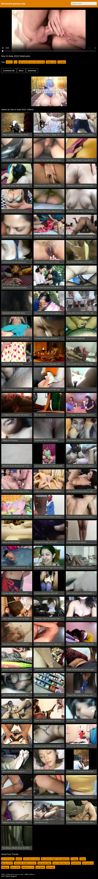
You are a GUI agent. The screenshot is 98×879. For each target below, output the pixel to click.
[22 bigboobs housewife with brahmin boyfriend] (16, 403)
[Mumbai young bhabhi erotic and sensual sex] (49, 734)
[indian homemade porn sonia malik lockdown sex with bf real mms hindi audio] (81, 658)
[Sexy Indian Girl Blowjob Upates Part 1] (49, 785)
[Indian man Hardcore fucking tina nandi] (49, 479)
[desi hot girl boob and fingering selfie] (49, 454)
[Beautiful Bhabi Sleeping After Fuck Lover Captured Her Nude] (16, 454)
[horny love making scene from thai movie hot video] (16, 632)
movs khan (15, 867)
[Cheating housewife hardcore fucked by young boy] (81, 174)
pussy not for (7, 863)
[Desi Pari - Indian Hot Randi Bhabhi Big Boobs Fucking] (16, 734)
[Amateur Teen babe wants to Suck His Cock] (49, 148)
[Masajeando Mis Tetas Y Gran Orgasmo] (81, 199)
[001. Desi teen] (49, 403)
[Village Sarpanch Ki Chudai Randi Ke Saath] (16, 123)
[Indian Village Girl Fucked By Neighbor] (16, 607)
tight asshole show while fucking (31, 62)
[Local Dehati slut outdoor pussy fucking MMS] (81, 123)
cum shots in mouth (31, 859)
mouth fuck (76, 863)
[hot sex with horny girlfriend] (16, 785)
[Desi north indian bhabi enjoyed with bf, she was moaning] (16, 174)
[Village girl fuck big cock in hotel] (49, 250)
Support (14, 876)
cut (15, 62)
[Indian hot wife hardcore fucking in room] (81, 225)
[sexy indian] (81, 709)
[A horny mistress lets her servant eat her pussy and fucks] (81, 505)
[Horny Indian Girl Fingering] (16, 352)
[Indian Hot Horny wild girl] (81, 530)
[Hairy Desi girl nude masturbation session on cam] (81, 581)
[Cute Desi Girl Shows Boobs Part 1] (81, 785)
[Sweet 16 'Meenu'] (81, 377)
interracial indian (44, 863)
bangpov (5, 867)
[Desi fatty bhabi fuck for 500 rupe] (49, 377)
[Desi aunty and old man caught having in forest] (49, 301)
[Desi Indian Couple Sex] (81, 327)
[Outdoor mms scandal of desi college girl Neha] (81, 759)
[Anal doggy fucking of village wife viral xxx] (49, 123)
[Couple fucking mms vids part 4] (49, 327)
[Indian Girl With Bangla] (16, 530)
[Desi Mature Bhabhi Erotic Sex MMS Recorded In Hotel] (16, 836)
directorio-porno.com (13, 3)
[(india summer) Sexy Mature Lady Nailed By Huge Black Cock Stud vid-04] (81, 479)
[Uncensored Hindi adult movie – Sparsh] (16, 556)
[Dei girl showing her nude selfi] (49, 581)
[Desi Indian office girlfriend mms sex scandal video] (81, 556)
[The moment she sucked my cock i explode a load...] (81, 811)
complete (61, 62)
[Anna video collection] (81, 607)
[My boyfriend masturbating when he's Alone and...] (16, 148)
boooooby (50, 867)
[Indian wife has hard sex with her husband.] (49, 275)
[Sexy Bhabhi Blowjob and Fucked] (81, 250)
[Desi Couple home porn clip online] (81, 352)
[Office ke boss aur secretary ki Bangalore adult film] (16, 479)
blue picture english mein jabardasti (55, 859)
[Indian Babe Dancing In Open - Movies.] (81, 301)
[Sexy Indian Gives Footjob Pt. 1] (16, 759)
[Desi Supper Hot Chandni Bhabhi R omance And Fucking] (81, 403)
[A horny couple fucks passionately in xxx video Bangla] (16, 658)
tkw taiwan (40, 867)
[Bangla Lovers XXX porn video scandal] (49, 632)
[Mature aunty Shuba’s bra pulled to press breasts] (81, 454)
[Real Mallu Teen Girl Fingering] (49, 428)
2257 (3, 876)
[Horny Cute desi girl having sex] (16, 250)
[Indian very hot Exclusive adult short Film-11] (49, 709)
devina (18, 859)
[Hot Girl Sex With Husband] (81, 734)
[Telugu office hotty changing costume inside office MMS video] (81, 683)
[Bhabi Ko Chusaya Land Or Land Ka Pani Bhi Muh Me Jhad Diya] (16, 709)
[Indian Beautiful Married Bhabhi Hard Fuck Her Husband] (49, 225)
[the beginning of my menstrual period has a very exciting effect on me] (16, 327)
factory (9, 62)
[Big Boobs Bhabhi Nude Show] (16, 301)
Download (32, 71)
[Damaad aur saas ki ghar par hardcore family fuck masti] (16, 505)
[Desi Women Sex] (49, 811)
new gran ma (88, 863)
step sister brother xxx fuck (25, 863)
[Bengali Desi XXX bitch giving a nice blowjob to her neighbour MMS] (16, 225)
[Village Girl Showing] (16, 428)
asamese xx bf (28, 867)
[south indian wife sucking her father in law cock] (16, 683)
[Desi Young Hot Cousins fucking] (16, 275)
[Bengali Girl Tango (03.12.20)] (49, 530)
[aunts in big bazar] (49, 683)
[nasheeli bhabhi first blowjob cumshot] (49, 658)
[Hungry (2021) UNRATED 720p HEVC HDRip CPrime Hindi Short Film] (81, 632)
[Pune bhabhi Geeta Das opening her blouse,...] (81, 428)
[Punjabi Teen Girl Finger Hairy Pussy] (49, 556)
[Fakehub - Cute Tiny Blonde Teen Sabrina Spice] (49, 607)
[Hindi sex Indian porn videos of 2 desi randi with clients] (49, 199)
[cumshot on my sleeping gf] (49, 759)
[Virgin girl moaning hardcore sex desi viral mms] (81, 275)
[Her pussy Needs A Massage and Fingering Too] (49, 352)
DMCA (7, 876)
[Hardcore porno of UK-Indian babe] (49, 174)
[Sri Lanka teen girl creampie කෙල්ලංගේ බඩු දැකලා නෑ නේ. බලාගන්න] (16, 377)
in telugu (74, 859)
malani (82, 859)
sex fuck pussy (8, 859)
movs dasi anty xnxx (61, 863)
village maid (51, 62)
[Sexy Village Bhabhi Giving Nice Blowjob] (81, 148)
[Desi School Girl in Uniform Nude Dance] (49, 505)
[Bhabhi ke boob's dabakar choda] (16, 811)
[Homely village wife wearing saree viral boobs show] (16, 581)
